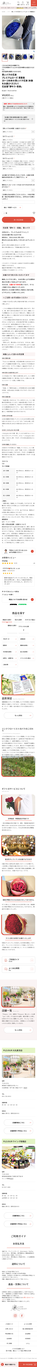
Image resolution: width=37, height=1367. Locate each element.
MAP (25, 1088)
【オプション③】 (8, 158)
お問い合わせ (9, 1329)
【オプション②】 (8, 136)
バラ (8, 11)
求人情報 (9, 1343)
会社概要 (27, 1334)
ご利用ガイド (9, 1324)
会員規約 (9, 1338)
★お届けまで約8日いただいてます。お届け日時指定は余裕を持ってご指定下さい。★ (18, 176)
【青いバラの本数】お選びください (14, 128)
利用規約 (27, 1338)
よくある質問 (28, 1324)
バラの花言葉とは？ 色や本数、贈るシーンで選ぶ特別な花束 (18, 1350)
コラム (28, 1343)
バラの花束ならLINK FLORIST (14, 1358)
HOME (3, 11)
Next (33, 32)
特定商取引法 (9, 1334)
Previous (4, 32)
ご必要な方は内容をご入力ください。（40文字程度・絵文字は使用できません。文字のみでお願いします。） (18, 196)
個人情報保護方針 (28, 1329)
